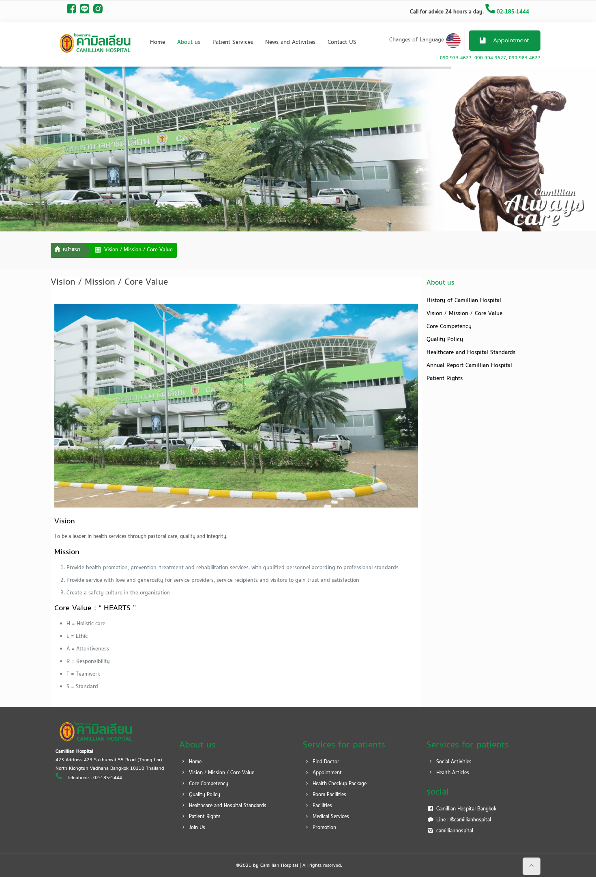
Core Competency (449, 326)
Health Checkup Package (339, 784)
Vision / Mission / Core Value (464, 313)
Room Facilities (328, 795)
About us (188, 42)
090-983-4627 (524, 58)
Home (157, 42)
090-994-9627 (490, 58)
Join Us (196, 828)
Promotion (323, 828)
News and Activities (290, 42)
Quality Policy (445, 339)
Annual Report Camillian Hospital (469, 365)
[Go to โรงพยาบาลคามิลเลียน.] (67, 251)
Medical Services (330, 817)
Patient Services (232, 42)
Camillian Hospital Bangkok (465, 809)
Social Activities (453, 762)
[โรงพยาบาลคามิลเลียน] (95, 42)
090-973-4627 (456, 58)
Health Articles (452, 773)
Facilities (321, 806)
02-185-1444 (512, 12)
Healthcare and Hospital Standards (471, 352)
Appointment (326, 773)
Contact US (342, 42)
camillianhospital (454, 831)
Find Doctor (325, 762)
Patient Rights (445, 378)
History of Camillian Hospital (464, 300)
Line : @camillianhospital (463, 820)
